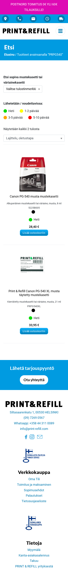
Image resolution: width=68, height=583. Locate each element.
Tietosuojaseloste (34, 501)
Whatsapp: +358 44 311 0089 (34, 423)
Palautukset (34, 495)
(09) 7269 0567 (34, 417)
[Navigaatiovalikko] (60, 31)
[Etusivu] (26, 31)
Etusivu (9, 54)
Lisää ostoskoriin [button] (34, 232)
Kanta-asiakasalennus (34, 555)
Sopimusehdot (34, 490)
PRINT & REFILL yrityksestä (34, 566)
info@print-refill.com (34, 429)
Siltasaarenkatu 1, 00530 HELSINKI (34, 412)
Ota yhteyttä (34, 380)
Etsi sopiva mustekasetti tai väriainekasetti (22, 79)
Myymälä (34, 550)
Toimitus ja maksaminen (34, 484)
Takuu (34, 561)
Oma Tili (34, 479)
